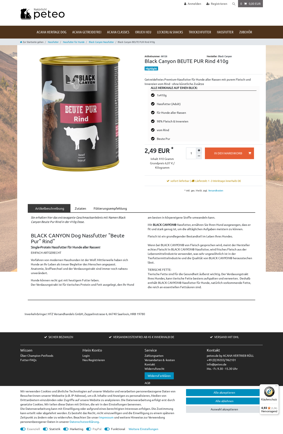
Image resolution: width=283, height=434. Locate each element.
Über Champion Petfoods (36, 355)
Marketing (76, 429)
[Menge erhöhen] (199, 150)
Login (86, 355)
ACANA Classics (118, 32)
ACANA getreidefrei (86, 32)
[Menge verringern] (199, 156)
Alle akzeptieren (224, 392)
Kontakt (150, 364)
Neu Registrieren (93, 360)
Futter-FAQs (28, 360)
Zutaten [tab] (80, 208)
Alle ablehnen (224, 401)
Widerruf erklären (159, 375)
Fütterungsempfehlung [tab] (109, 208)
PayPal (97, 429)
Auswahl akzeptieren (224, 409)
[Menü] (276, 386)
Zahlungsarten (154, 355)
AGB (147, 383)
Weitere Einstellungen (143, 429)
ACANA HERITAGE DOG (52, 32)
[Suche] (234, 3)
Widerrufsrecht (154, 368)
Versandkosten (215, 190)
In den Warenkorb (228, 153)
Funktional (118, 429)
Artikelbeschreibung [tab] (49, 208)
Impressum (106, 417)
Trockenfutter (200, 32)
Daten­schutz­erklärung (84, 421)
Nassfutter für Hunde (73, 42)
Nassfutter (225, 32)
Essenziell (33, 429)
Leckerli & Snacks (170, 32)
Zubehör (245, 32)
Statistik (54, 429)
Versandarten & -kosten (160, 360)
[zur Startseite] (42, 13)
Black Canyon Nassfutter (101, 42)
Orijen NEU (143, 32)
